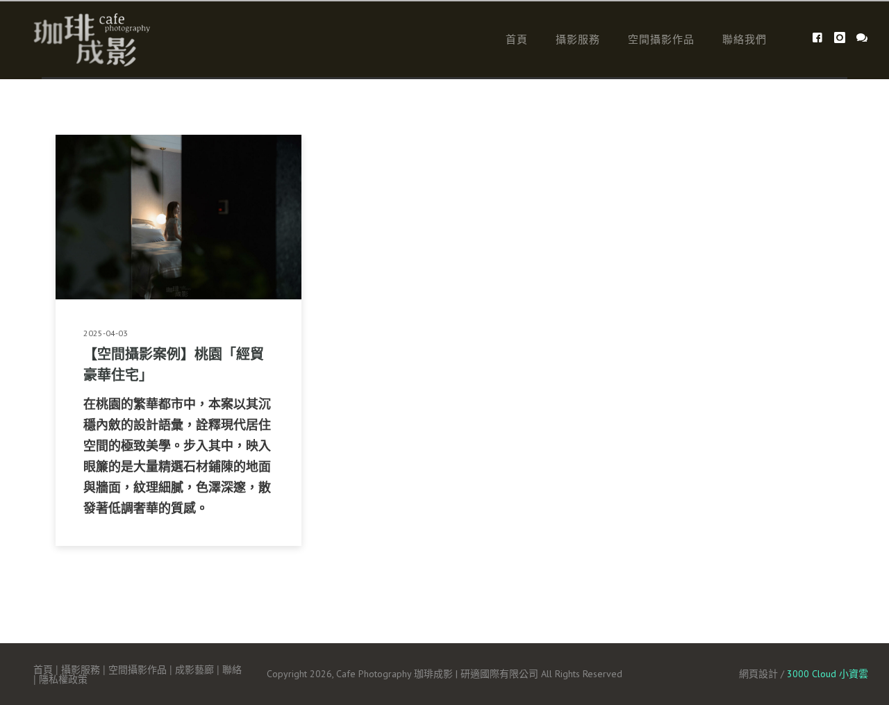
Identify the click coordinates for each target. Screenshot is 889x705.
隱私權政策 (63, 679)
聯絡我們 (744, 38)
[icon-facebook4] (821, 38)
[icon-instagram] (843, 38)
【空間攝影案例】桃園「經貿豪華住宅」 (173, 363)
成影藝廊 (194, 669)
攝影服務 (578, 38)
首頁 (517, 38)
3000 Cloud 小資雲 (827, 673)
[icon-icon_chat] (862, 38)
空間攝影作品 (661, 38)
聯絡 (232, 669)
